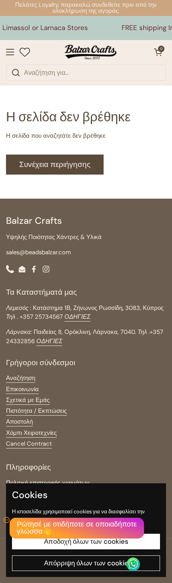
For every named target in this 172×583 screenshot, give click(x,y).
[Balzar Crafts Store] (90, 52)
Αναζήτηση (20, 378)
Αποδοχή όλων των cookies (86, 541)
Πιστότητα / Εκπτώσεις (36, 411)
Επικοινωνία (22, 389)
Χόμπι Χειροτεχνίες (31, 433)
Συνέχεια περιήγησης (54, 164)
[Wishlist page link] (25, 52)
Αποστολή (19, 422)
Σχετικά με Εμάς (28, 400)
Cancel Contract (29, 444)
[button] (158, 52)
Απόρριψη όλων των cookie (86, 563)
